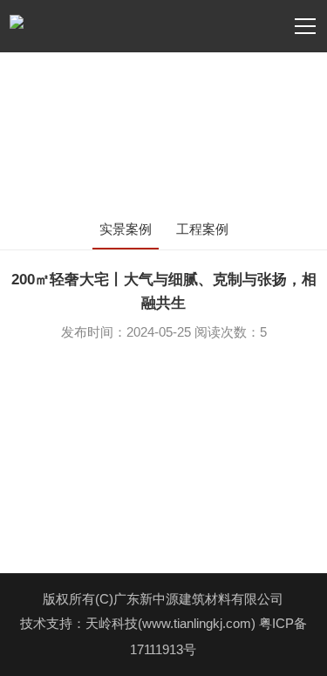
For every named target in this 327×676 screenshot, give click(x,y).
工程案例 (202, 229)
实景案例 (125, 229)
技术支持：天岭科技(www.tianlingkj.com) (139, 623)
